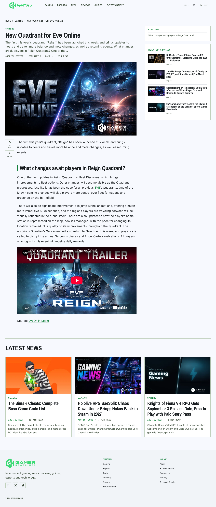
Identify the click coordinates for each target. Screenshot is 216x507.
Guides (98, 5)
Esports (62, 5)
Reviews (85, 5)
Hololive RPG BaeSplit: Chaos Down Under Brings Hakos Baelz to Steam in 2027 (108, 408)
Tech (74, 5)
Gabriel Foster (14, 56)
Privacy (163, 477)
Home (8, 20)
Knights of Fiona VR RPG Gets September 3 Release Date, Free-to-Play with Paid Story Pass (177, 408)
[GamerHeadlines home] (21, 5)
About (162, 464)
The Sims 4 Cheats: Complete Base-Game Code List (33, 406)
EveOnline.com (39, 320)
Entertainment (115, 5)
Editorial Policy (167, 468)
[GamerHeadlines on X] (15, 485)
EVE (97, 187)
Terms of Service (168, 482)
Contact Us (165, 473)
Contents (154, 30)
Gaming (49, 5)
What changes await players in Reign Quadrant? (171, 35)
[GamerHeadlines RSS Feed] (8, 485)
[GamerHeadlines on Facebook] (23, 485)
